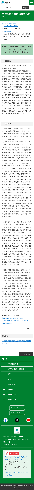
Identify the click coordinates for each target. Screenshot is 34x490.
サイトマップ (15, 408)
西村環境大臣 (8, 31)
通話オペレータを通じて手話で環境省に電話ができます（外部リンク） (16, 458)
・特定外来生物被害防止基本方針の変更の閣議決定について (16, 342)
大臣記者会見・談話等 (11, 26)
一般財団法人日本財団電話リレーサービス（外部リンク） (16, 473)
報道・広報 (12, 23)
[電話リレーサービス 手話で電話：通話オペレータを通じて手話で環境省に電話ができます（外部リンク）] (17, 453)
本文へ (7, 8)
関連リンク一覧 (15, 413)
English (25, 8)
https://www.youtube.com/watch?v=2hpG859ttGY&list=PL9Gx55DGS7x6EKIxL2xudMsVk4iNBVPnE (16, 320)
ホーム (4, 23)
